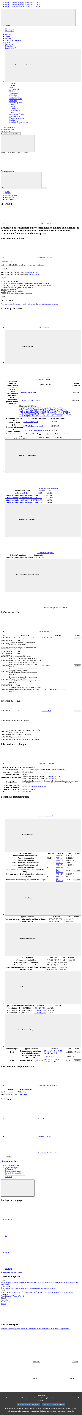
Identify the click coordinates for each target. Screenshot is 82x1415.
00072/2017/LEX (55, 921)
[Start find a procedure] (18, 143)
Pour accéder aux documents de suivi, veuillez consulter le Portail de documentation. (29, 304)
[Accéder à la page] (58, 708)
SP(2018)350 (51, 967)
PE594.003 (59, 867)
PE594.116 (59, 858)
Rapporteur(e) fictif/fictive (28, 406)
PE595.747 (59, 865)
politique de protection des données (18, 1411)
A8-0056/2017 (46, 665)
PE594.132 (59, 860)
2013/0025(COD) (33, 274)
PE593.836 (59, 856)
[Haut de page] (18, 1188)
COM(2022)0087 (53, 969)
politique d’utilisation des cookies (44, 1411)
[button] (33, 1320)
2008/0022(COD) (32, 272)
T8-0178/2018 (46, 711)
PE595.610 (59, 863)
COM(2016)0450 (40, 1008)
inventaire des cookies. (67, 1411)
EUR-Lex (23, 1094)
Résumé (77, 638)
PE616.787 (59, 876)
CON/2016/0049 (49, 1051)
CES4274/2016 (49, 1056)
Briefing (23, 1092)
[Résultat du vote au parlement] (58, 728)
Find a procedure (6, 131)
